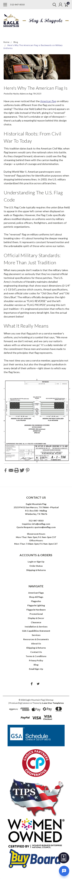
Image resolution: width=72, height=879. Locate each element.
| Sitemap (49, 700)
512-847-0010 (17, 4)
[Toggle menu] (5, 6)
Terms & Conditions (36, 656)
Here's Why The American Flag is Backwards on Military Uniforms (36, 88)
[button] (36, 735)
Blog (15, 42)
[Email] (11, 470)
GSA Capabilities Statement (36, 630)
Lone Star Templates (53, 703)
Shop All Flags (36, 597)
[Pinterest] (27, 470)
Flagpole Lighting (36, 605)
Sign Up (40, 561)
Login (30, 561)
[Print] (16, 470)
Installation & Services (36, 626)
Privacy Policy (36, 660)
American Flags (36, 592)
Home (6, 42)
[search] (53, 4)
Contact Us (36, 652)
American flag (48, 101)
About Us (36, 643)
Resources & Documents (36, 639)
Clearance (36, 622)
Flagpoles (36, 601)
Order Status (36, 565)
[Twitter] (22, 470)
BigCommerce (25, 703)
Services (36, 635)
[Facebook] (5, 470)
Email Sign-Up (36, 669)
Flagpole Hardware (36, 609)
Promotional (36, 614)
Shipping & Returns (36, 570)
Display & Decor (36, 618)
